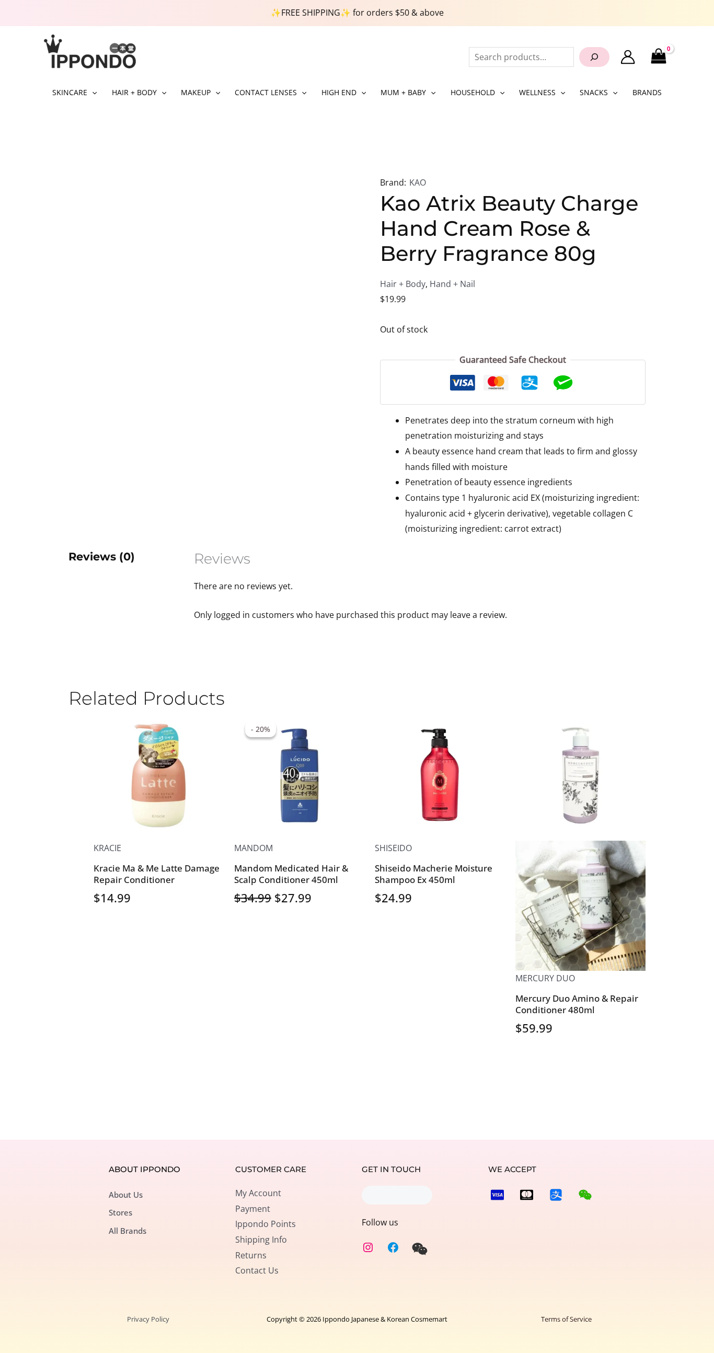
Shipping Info (261, 1239)
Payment (252, 1208)
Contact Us (257, 1270)
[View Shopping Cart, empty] (658, 56)
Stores (120, 1212)
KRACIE (107, 848)
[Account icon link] (628, 57)
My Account (258, 1193)
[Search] (594, 57)
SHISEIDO (393, 848)
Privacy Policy (148, 1319)
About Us (126, 1194)
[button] (92, 92)
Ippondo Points (265, 1224)
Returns (251, 1255)
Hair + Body (402, 284)
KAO (417, 182)
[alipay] (556, 1195)
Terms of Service (566, 1319)
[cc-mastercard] (526, 1195)
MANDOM (253, 848)
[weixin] (420, 1249)
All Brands (127, 1230)
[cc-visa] (497, 1195)
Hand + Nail (452, 284)
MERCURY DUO (545, 978)
